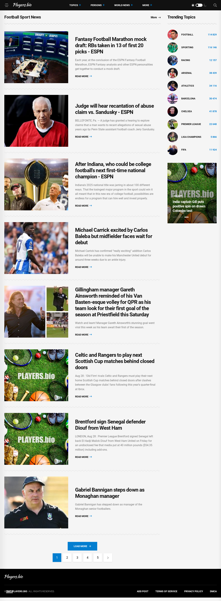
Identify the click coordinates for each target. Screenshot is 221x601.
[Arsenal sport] (172, 73)
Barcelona (188, 98)
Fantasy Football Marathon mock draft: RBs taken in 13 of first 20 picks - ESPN (110, 45)
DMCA (213, 591)
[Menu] (6, 5)
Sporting (187, 47)
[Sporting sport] (172, 47)
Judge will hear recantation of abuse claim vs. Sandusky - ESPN (114, 109)
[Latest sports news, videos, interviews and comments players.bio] (22, 5)
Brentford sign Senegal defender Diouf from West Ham (110, 425)
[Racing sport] (172, 60)
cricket (177, 196)
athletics (187, 85)
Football (187, 34)
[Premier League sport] (172, 124)
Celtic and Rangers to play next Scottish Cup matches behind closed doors (114, 361)
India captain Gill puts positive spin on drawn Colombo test (189, 206)
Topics (73, 5)
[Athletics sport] (172, 85)
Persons (96, 5)
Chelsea (186, 111)
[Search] (215, 5)
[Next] (108, 557)
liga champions (191, 137)
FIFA (183, 149)
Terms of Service (166, 591)
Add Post (142, 591)
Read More (82, 76)
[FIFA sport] (172, 149)
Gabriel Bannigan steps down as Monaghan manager (109, 493)
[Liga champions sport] (172, 137)
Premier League (191, 124)
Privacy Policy (193, 591)
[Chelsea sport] (172, 111)
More (145, 5)
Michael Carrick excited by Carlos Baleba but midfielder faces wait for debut (113, 236)
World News (122, 5)
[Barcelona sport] (172, 98)
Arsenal (186, 73)
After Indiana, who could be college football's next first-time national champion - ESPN (113, 170)
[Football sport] (172, 34)
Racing (185, 60)
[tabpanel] (192, 193)
